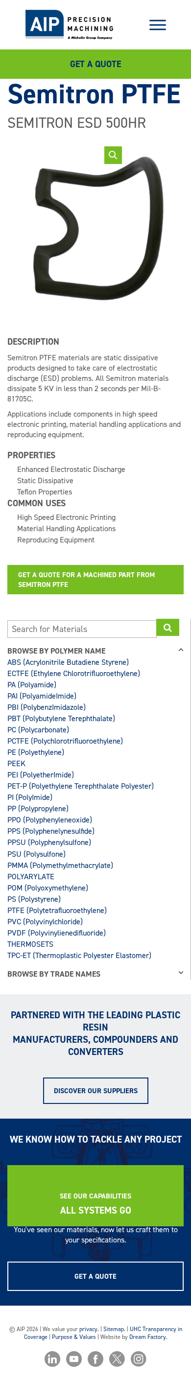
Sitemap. (114, 1329)
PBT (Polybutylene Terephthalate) (61, 718)
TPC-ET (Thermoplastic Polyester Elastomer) (79, 955)
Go (167, 627)
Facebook (95, 1359)
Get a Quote (95, 64)
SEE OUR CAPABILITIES (95, 1196)
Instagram (138, 1359)
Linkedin (52, 1359)
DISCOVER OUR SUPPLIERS (96, 1091)
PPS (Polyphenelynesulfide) (51, 831)
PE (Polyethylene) (35, 752)
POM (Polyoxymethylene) (47, 888)
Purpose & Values (74, 1337)
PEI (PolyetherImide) (40, 775)
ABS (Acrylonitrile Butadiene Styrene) (68, 662)
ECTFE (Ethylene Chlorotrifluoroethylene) (73, 673)
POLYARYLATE (30, 876)
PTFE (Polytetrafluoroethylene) (57, 910)
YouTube (74, 1359)
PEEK (16, 763)
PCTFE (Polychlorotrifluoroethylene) (65, 741)
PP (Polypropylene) (38, 808)
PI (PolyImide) (29, 797)
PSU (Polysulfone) (36, 854)
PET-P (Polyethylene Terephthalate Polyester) (80, 786)
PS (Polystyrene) (34, 899)
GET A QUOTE (95, 1276)
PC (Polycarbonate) (38, 730)
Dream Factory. (148, 1337)
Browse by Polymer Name (56, 651)
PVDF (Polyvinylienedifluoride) (56, 933)
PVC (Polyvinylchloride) (45, 921)
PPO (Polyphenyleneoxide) (49, 820)
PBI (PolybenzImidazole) (46, 707)
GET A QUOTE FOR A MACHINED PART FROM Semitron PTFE (86, 579)
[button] (113, 155)
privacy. (89, 1329)
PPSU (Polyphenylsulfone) (49, 842)
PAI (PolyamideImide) (41, 696)
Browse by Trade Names (53, 974)
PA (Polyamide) (31, 684)
